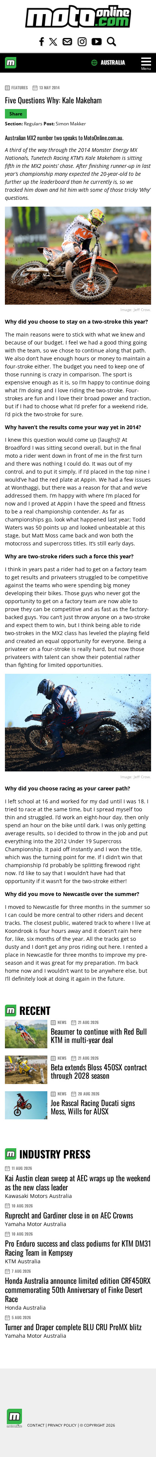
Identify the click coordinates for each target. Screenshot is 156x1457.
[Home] (78, 16)
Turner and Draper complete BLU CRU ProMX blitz (73, 1326)
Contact (36, 1425)
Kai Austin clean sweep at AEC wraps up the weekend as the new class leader (77, 1182)
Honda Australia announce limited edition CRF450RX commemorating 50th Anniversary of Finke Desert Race (78, 1289)
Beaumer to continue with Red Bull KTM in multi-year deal (99, 1035)
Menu (146, 68)
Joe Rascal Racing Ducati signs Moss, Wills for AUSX (93, 1107)
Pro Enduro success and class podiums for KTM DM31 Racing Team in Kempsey (78, 1247)
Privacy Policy (62, 1425)
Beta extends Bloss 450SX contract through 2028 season (99, 1071)
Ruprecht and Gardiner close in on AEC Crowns (69, 1215)
